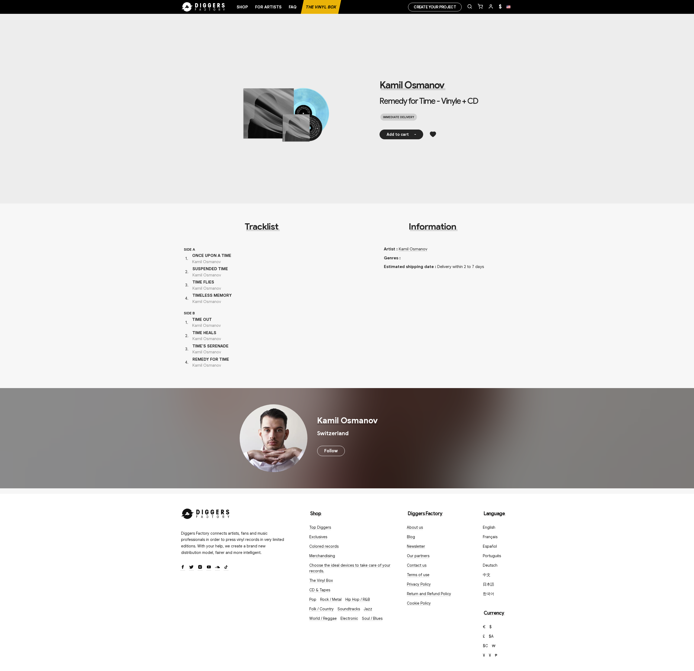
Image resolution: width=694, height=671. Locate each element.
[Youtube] (208, 567)
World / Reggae (323, 618)
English (489, 527)
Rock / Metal (331, 599)
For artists (268, 7)
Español (490, 546)
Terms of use (418, 574)
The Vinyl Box (321, 7)
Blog (411, 536)
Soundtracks (349, 609)
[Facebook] (182, 567)
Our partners (418, 555)
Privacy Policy (419, 584)
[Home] (203, 7)
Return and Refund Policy (429, 593)
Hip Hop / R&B (357, 599)
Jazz (368, 609)
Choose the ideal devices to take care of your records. (349, 568)
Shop (242, 7)
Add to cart (401, 134)
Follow (331, 451)
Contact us (416, 565)
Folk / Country (321, 609)
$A (491, 636)
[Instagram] (200, 567)
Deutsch (490, 565)
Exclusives (318, 536)
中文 (486, 574)
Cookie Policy (419, 603)
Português (492, 555)
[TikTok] (226, 567)
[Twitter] (191, 567)
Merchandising (322, 555)
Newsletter (416, 546)
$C (485, 645)
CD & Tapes (319, 590)
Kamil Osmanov (412, 85)
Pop (312, 599)
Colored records (324, 546)
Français (490, 536)
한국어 (488, 593)
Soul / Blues (372, 618)
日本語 (488, 584)
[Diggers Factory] (205, 512)
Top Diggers (320, 527)
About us (415, 527)
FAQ (293, 7)
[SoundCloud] (217, 567)
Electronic (349, 618)
